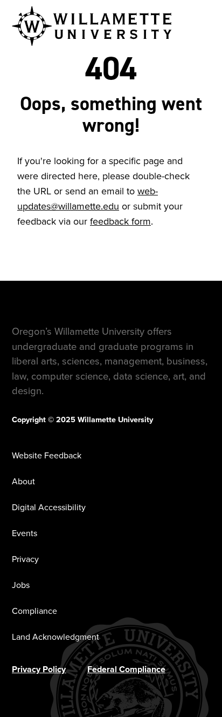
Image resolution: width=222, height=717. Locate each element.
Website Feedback (46, 455)
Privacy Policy (39, 669)
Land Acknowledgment (55, 637)
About (23, 481)
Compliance (34, 611)
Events (24, 533)
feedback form (120, 221)
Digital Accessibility (49, 507)
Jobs (21, 585)
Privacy (25, 559)
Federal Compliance (126, 669)
